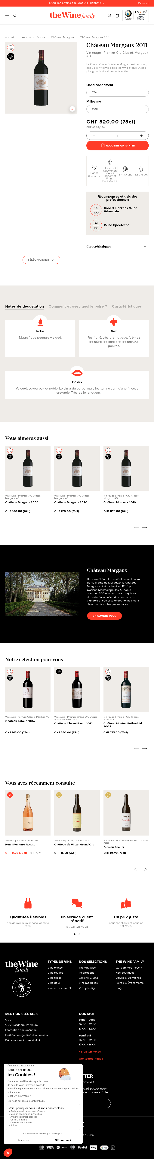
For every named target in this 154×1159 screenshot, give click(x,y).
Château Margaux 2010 (119, 502)
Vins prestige (87, 988)
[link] (28, 917)
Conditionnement (99, 85)
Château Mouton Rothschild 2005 (122, 725)
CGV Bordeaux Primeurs (21, 1025)
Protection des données (21, 1030)
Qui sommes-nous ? (129, 968)
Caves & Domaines (128, 978)
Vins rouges (55, 973)
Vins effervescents (60, 988)
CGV (8, 1020)
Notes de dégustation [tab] (24, 306)
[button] (7, 15)
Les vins (26, 37)
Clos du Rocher (113, 847)
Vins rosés (55, 978)
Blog (119, 988)
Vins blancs (55, 968)
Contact (143, 3)
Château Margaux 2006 (21, 502)
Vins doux (54, 983)
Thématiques (87, 968)
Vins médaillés (88, 983)
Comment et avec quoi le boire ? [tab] (78, 306)
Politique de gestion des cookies (26, 1035)
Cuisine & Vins (88, 978)
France (41, 37)
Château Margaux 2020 (70, 502)
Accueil (9, 37)
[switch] (140, 18)
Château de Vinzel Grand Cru (74, 844)
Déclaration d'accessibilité (22, 1040)
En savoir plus (104, 616)
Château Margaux (62, 37)
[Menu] (146, 11)
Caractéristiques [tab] (127, 306)
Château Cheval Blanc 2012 (73, 723)
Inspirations (86, 973)
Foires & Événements (130, 983)
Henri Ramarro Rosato (20, 844)
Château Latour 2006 (20, 721)
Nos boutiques (125, 973)
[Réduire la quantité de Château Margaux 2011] (91, 136)
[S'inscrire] (106, 1103)
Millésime (93, 101)
